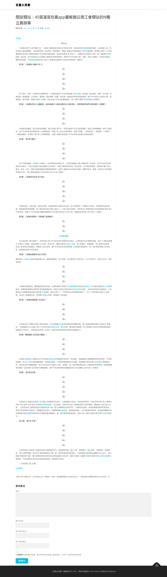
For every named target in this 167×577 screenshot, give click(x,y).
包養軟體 (32, 249)
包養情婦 (19, 468)
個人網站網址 (21, 541)
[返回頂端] (156, 565)
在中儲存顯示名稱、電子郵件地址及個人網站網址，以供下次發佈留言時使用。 (49, 555)
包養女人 (87, 286)
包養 (109, 54)
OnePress (112, 571)
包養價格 (62, 236)
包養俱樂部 (45, 404)
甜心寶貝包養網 (103, 456)
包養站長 (27, 259)
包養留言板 (54, 327)
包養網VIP (38, 99)
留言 (18, 491)
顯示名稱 (20, 521)
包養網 (18, 38)
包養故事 (79, 289)
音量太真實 (23, 5)
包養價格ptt (89, 99)
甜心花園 (71, 244)
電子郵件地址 (22, 531)
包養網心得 (37, 401)
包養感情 (31, 60)
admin (47, 28)
